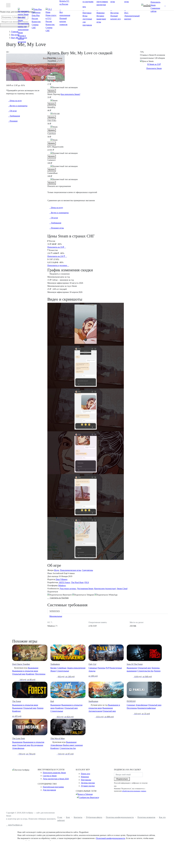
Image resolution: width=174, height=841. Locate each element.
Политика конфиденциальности (120, 817)
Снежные (131, 705)
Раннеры (101, 668)
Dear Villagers (61, 579)
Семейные (61, 668)
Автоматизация (95, 711)
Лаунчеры (51, 61)
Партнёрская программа (53, 787)
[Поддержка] (162, 5)
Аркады (92, 671)
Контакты (78, 817)
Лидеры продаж (88, 783)
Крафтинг (30, 674)
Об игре (54, 218)
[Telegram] (83, 594)
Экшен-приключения (76, 668)
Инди (56, 570)
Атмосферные (142, 705)
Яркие (53, 671)
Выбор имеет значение (73, 745)
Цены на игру (57, 207)
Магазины (51, 64)
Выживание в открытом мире (25, 671)
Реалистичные (115, 668)
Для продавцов (49, 790)
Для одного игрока (67, 588)
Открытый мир (18, 674)
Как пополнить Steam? (70, 94)
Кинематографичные (146, 708)
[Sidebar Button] (8, 5)
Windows (62, 585)
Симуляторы (87, 570)
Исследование (37, 745)
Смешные (93, 668)
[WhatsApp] (106, 594)
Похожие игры (57, 228)
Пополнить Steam (154, 68)
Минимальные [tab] (55, 616)
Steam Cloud (122, 588)
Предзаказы (86, 780)
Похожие (14, 121)
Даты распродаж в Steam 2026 (56, 779)
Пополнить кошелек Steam (54, 773)
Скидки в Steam (50, 776)
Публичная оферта (94, 817)
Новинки (85, 777)
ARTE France (64, 582)
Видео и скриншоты (60, 213)
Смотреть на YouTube (59, 598)
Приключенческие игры (70, 570)
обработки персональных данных (134, 791)
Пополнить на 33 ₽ (55, 247)
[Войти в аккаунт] (165, 5)
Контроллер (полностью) (105, 588)
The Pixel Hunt (77, 582)
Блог (68, 817)
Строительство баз (145, 671)
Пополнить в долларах (57, 265)
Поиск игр (85, 774)
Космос (53, 668)
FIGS (86, 582)
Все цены (51, 58)
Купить (51, 78)
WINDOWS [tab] (55, 611)
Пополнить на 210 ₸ (56, 256)
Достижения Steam (85, 588)
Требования (56, 223)
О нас (59, 817)
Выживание (33, 668)
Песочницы (40, 674)
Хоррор (157, 671)
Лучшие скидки (88, 786)
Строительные (62, 671)
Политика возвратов (146, 817)
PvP (107, 668)
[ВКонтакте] (59, 594)
